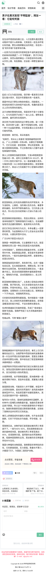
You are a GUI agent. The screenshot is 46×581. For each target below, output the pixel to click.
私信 (40, 32)
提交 (40, 535)
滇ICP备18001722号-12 (23, 567)
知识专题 (11, 8)
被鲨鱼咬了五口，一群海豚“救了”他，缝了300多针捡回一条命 (35, 490)
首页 (3, 8)
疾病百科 (22, 8)
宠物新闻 (32, 8)
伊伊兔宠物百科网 (29, 564)
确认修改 (41, 507)
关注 (32, 32)
